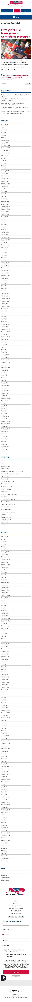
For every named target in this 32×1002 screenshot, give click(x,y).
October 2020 (4, 303)
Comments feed (5, 877)
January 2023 (4, 234)
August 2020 (4, 309)
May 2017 (3, 408)
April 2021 (3, 288)
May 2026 (3, 132)
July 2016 (3, 434)
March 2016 (4, 444)
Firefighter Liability (6, 489)
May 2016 (3, 439)
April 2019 (3, 349)
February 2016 (5, 446)
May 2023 (3, 224)
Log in (2, 872)
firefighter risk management (8, 79)
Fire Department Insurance (8, 481)
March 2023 (4, 229)
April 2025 (3, 166)
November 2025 (5, 148)
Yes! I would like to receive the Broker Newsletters (15, 951)
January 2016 (4, 449)
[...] (18, 69)
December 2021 (5, 268)
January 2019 (4, 357)
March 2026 (4, 137)
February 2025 (5, 171)
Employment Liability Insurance (9, 474)
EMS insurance (5, 476)
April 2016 (3, 441)
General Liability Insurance (8, 504)
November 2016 (5, 423)
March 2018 (4, 383)
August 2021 (4, 278)
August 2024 (4, 186)
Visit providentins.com (6, 11)
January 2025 (4, 173)
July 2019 (3, 342)
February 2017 (5, 416)
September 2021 (5, 275)
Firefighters (4, 491)
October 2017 (4, 395)
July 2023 (3, 219)
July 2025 (3, 158)
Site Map (26, 983)
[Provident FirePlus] (16, 3)
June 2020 (4, 314)
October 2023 (4, 211)
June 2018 (4, 375)
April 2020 (3, 319)
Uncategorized (5, 522)
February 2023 (5, 232)
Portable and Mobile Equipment (9, 512)
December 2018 (5, 360)
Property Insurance (6, 517)
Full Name (6, 929)
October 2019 (4, 334)
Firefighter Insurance (6, 486)
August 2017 (4, 401)
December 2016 (5, 421)
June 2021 (4, 283)
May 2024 (3, 194)
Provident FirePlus (6, 519)
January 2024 (4, 204)
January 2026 (4, 143)
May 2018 (3, 378)
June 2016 (4, 436)
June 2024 (4, 191)
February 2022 (5, 263)
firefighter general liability (15, 77)
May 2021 (3, 286)
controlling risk (5, 77)
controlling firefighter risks (22, 75)
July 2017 (3, 403)
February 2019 (5, 355)
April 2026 (3, 135)
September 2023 (5, 214)
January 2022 (4, 265)
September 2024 (5, 183)
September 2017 (5, 398)
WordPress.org (5, 880)
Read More (5, 74)
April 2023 (3, 227)
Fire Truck (3, 484)
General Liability (10, 75)
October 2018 (4, 365)
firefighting (4, 496)
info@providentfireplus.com (16, 908)
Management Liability (6, 507)
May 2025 (3, 163)
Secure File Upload (26, 11)
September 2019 (5, 337)
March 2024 (4, 199)
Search (28, 83)
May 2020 (3, 316)
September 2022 (5, 245)
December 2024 (5, 176)
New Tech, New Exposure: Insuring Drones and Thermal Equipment (16, 95)
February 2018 (5, 385)
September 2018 (5, 367)
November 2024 (5, 178)
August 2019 (4, 339)
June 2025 (4, 160)
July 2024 (3, 189)
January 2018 (4, 388)
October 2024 (4, 181)
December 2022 (5, 237)
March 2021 (4, 291)
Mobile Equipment (6, 509)
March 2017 (4, 413)
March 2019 (4, 352)
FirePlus (20, 60)
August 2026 (4, 125)
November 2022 (5, 240)
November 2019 (5, 332)
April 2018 (3, 380)
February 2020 (5, 324)
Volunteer (3, 525)
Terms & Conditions (17, 983)
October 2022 (4, 242)
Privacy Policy (7, 983)
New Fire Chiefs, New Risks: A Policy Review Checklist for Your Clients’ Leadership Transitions (15, 112)
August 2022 (4, 247)
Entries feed (4, 875)
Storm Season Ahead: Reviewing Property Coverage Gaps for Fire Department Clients (14, 108)
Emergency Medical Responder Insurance (12, 471)
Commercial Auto (5, 466)
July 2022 (3, 250)
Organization (7, 934)
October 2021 (4, 273)
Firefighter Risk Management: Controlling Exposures (15, 33)
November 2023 (5, 209)
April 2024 (3, 196)
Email (4, 924)
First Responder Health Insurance (10, 499)
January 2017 (4, 418)
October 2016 (4, 426)
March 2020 (4, 321)
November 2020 (5, 301)
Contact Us (17, 11)
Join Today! (16, 972)
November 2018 (5, 362)
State (4, 940)
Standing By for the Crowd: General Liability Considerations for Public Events (12, 104)
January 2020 (4, 326)
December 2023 (5, 206)
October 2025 (4, 150)
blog (4, 75)
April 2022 (3, 257)
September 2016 (5, 429)
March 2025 (4, 168)
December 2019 (5, 329)
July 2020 (3, 311)
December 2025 (5, 145)
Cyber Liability (5, 468)
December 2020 (5, 298)
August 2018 (4, 370)
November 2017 (5, 393)
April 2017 (3, 411)
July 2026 (3, 127)
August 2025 (4, 155)
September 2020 (5, 306)
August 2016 (4, 431)
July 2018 (3, 372)
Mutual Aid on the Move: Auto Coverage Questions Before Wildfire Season (14, 99)
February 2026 (5, 140)
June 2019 (4, 344)
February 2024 (5, 201)
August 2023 (4, 217)
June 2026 (4, 130)
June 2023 (4, 222)
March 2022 (4, 260)
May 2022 (3, 255)
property (3, 514)
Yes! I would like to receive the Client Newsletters (16, 955)
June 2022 (4, 252)
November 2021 (5, 270)
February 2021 (5, 293)
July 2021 (3, 280)
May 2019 (3, 347)
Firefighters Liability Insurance (9, 494)
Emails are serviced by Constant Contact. (17, 967)
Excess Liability (5, 479)
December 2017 (5, 390)
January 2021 (4, 296)
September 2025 (5, 153)
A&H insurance (5, 461)
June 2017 (4, 406)
